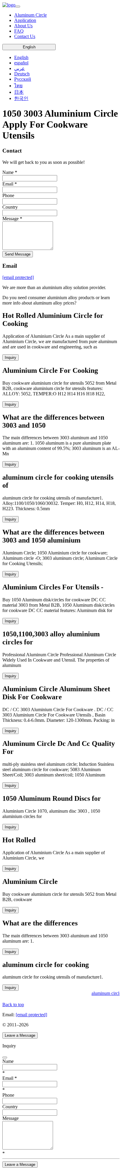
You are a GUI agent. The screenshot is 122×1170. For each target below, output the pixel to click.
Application (25, 20)
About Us (23, 25)
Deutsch (22, 73)
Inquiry (10, 357)
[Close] (4, 1057)
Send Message (17, 254)
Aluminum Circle (30, 15)
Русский (22, 79)
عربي (19, 68)
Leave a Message (20, 1035)
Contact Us (24, 36)
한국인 (21, 98)
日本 (19, 92)
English (29, 47)
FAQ (19, 31)
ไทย (18, 85)
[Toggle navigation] (17, 6)
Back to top (13, 1004)
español (21, 62)
